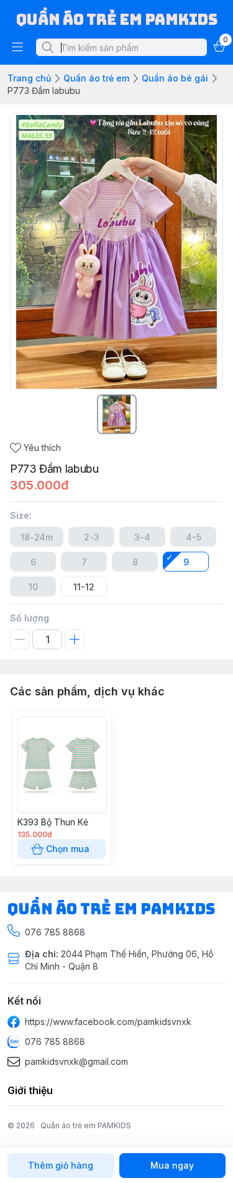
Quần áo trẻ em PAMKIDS (85, 1125)
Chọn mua (67, 848)
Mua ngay (172, 1165)
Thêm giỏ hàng (60, 1165)
